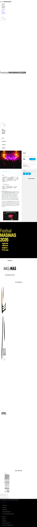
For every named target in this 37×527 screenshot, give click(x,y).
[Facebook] (2, 16)
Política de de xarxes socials (8, 513)
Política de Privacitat (6, 511)
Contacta (4, 505)
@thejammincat (4, 190)
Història (3, 6)
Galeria (3, 132)
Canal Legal (4, 509)
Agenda (3, 4)
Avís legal (4, 507)
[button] (3, 17)
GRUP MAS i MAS (4, 502)
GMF (3, 5)
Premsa (3, 7)
